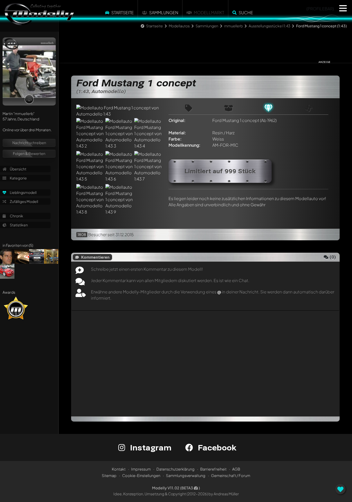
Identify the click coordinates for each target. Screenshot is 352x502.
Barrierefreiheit (213, 469)
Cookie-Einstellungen (141, 475)
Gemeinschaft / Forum (230, 475)
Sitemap (109, 475)
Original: (177, 120)
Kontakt (118, 469)
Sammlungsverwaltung (185, 475)
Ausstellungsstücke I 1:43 (269, 25)
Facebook (216, 447)
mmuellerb (233, 25)
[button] (343, 8)
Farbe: (175, 139)
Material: (177, 132)
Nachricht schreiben (29, 142)
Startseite (122, 12)
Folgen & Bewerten (29, 153)
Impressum (141, 469)
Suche (246, 12)
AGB (236, 469)
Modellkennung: (184, 145)
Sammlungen (163, 12)
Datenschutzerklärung (175, 469)
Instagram (150, 447)
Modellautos (179, 25)
